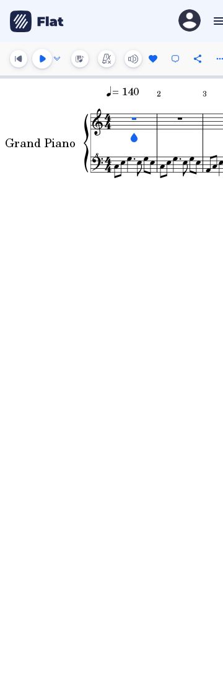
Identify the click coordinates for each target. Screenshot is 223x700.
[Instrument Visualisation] (80, 58)
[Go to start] (18, 58)
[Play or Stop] (42, 59)
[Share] (198, 59)
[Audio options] (57, 59)
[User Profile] (189, 21)
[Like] (153, 59)
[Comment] (175, 59)
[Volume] (133, 58)
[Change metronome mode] (106, 58)
